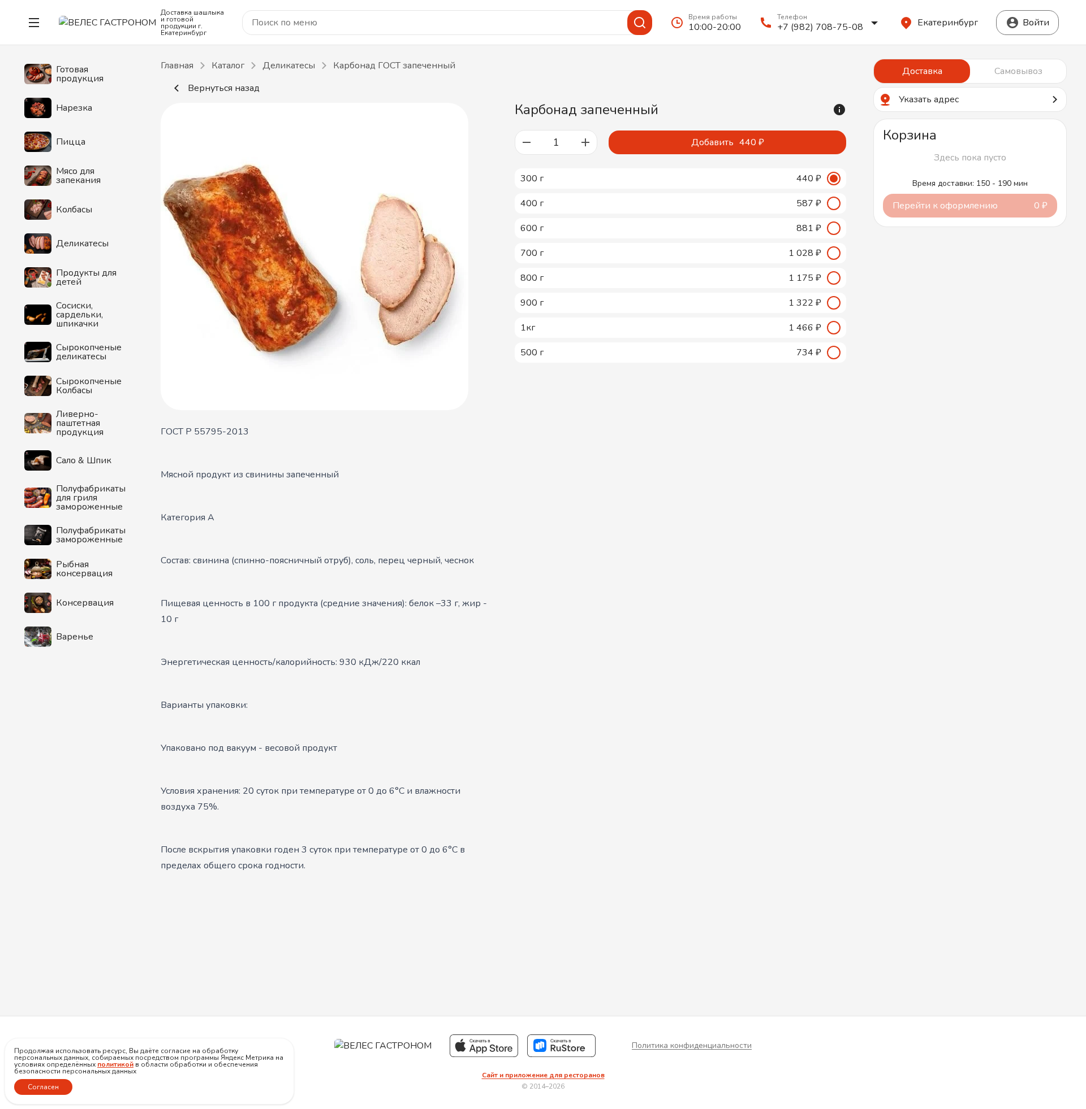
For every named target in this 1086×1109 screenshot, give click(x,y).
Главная (177, 65)
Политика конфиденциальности (692, 1045)
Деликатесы (288, 65)
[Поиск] (639, 22)
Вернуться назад (224, 88)
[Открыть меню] (33, 22)
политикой (115, 1064)
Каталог (228, 65)
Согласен (43, 1086)
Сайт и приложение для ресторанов (543, 1075)
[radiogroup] (680, 265)
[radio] (680, 178)
